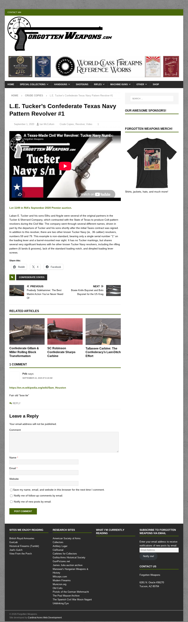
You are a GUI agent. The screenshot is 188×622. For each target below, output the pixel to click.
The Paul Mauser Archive (66, 592)
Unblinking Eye (61, 599)
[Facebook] (165, 12)
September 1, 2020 (25, 124)
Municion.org (60, 580)
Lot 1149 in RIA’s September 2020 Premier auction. (41, 207)
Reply (16, 403)
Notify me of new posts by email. (34, 501)
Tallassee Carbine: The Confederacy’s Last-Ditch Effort (102, 352)
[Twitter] (173, 12)
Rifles (97, 84)
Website (14, 478)
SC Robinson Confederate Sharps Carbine (61, 352)
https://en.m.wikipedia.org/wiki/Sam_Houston (38, 387)
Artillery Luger (60, 542)
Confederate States (31, 277)
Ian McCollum (47, 124)
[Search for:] (152, 98)
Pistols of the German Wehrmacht (71, 588)
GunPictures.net (61, 557)
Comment (15, 429)
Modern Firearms (62, 576)
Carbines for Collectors (65, 550)
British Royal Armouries (22, 538)
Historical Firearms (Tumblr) (24, 546)
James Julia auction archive (67, 561)
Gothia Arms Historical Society (69, 553)
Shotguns (81, 84)
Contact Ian (14, 12)
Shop (155, 84)
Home (11, 84)
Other (139, 84)
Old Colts (58, 584)
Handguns (60, 84)
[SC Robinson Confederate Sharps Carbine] (65, 331)
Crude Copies (68, 124)
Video (90, 124)
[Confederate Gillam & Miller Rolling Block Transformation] (27, 331)
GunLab (13, 542)
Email (13, 468)
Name (13, 457)
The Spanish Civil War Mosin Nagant (72, 595)
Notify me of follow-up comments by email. (40, 495)
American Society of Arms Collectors (72, 538)
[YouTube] (158, 12)
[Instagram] (180, 12)
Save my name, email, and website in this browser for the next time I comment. (62, 489)
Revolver (81, 124)
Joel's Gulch (15, 550)
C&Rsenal (58, 546)
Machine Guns (118, 84)
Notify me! (148, 556)
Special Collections (32, 84)
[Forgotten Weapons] (60, 50)
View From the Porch (20, 553)
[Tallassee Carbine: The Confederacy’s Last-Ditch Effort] (103, 331)
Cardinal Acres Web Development (45, 613)
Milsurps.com (60, 572)
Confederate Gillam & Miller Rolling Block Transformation (25, 352)
